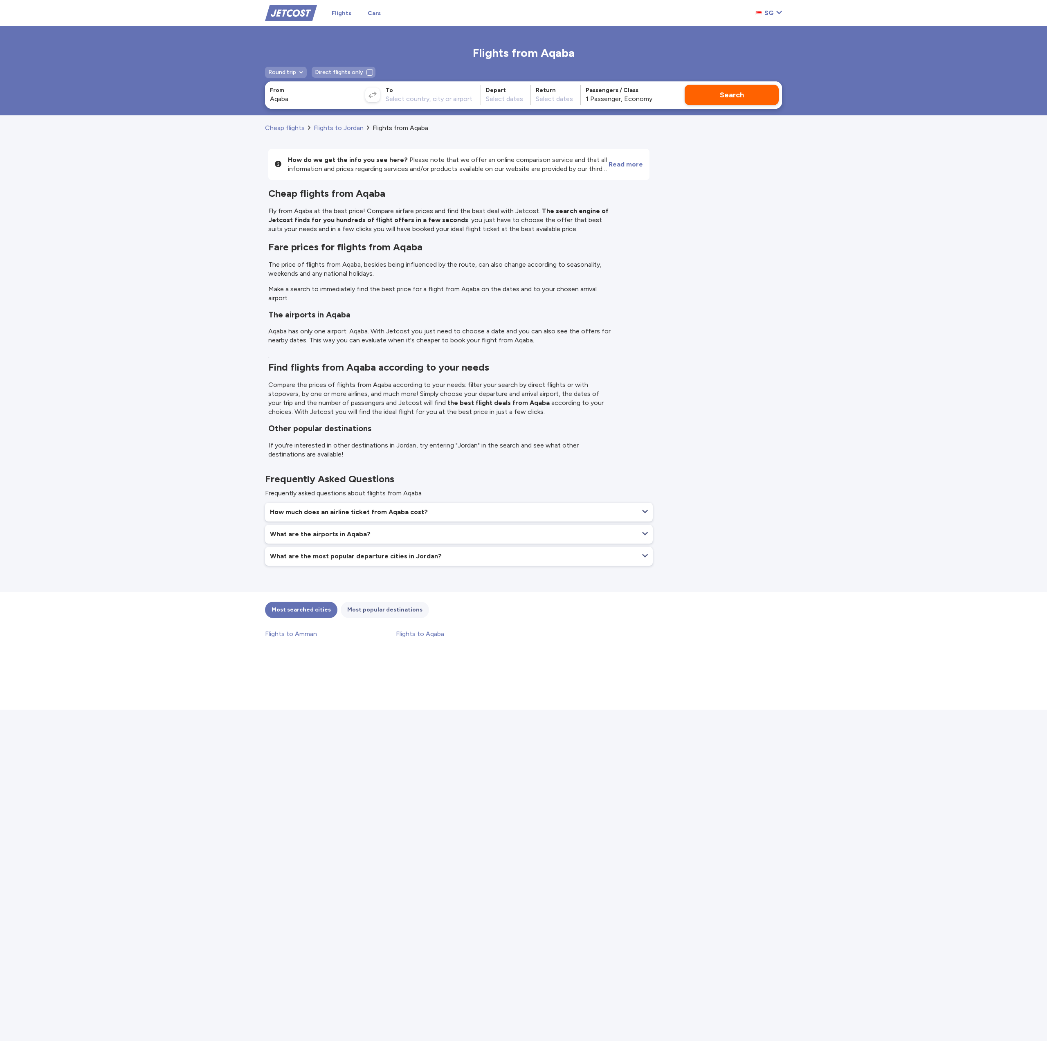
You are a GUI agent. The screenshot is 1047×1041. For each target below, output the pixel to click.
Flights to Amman (291, 634)
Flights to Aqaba (420, 634)
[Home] (291, 12)
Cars (374, 13)
